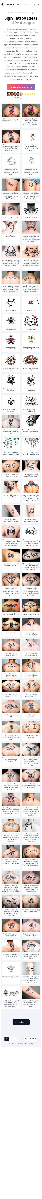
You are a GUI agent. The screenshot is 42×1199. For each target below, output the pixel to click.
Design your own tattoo (21, 87)
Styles (26, 4)
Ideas (19, 4)
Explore (35, 4)
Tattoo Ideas (22, 13)
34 (26, 1039)
